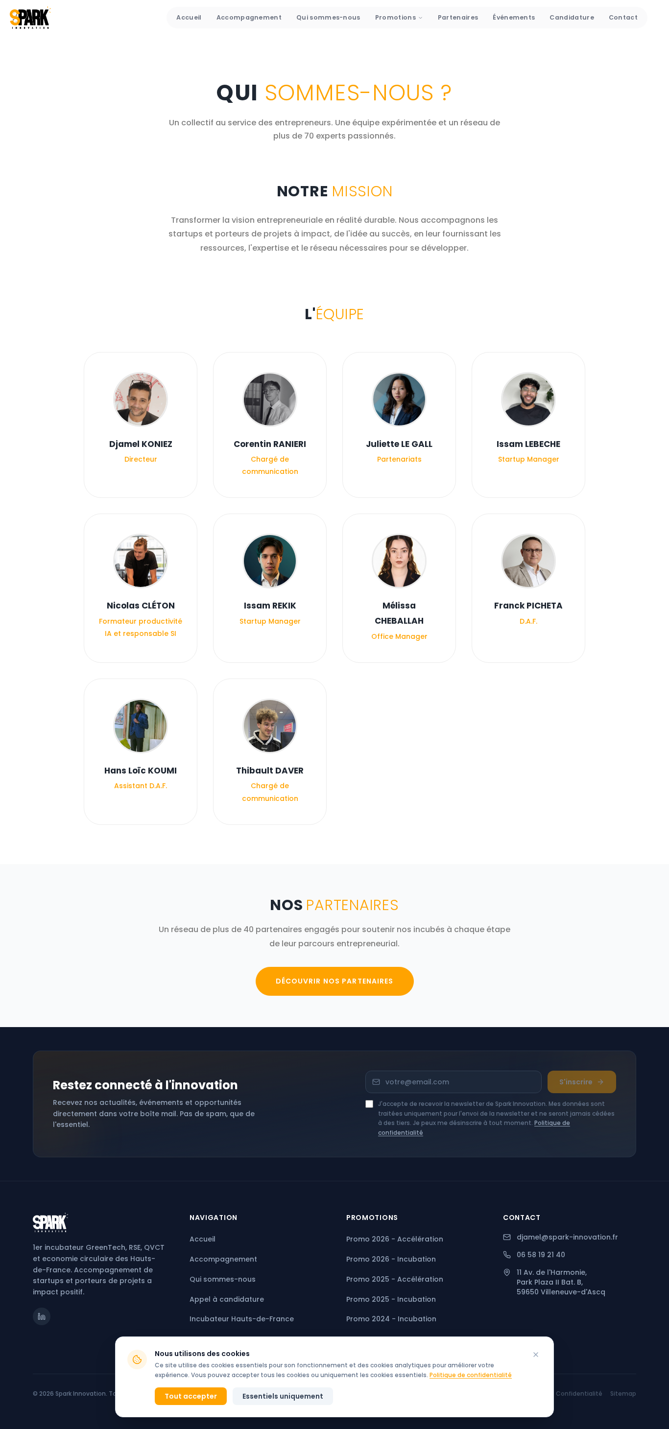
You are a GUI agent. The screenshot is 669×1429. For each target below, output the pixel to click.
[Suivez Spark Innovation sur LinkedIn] (41, 1316)
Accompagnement (249, 17)
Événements (514, 17)
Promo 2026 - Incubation (391, 1259)
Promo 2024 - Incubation (391, 1319)
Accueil (188, 17)
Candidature (572, 17)
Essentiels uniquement (282, 1396)
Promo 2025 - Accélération (394, 1279)
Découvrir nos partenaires (335, 981)
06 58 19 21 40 (541, 1255)
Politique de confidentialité (471, 1375)
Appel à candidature (227, 1299)
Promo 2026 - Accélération (394, 1239)
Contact (623, 17)
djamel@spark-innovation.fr (567, 1237)
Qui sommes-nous (328, 17)
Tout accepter (191, 1396)
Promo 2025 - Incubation (391, 1299)
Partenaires (458, 17)
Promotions (395, 17)
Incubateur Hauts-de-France (242, 1319)
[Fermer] (536, 1354)
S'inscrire (576, 1082)
